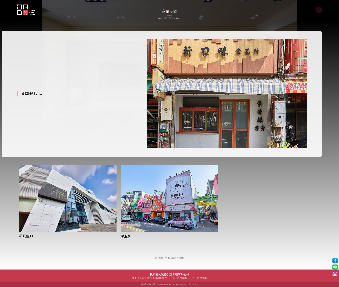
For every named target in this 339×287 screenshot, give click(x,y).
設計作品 (167, 18)
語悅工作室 (193, 284)
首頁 (160, 18)
